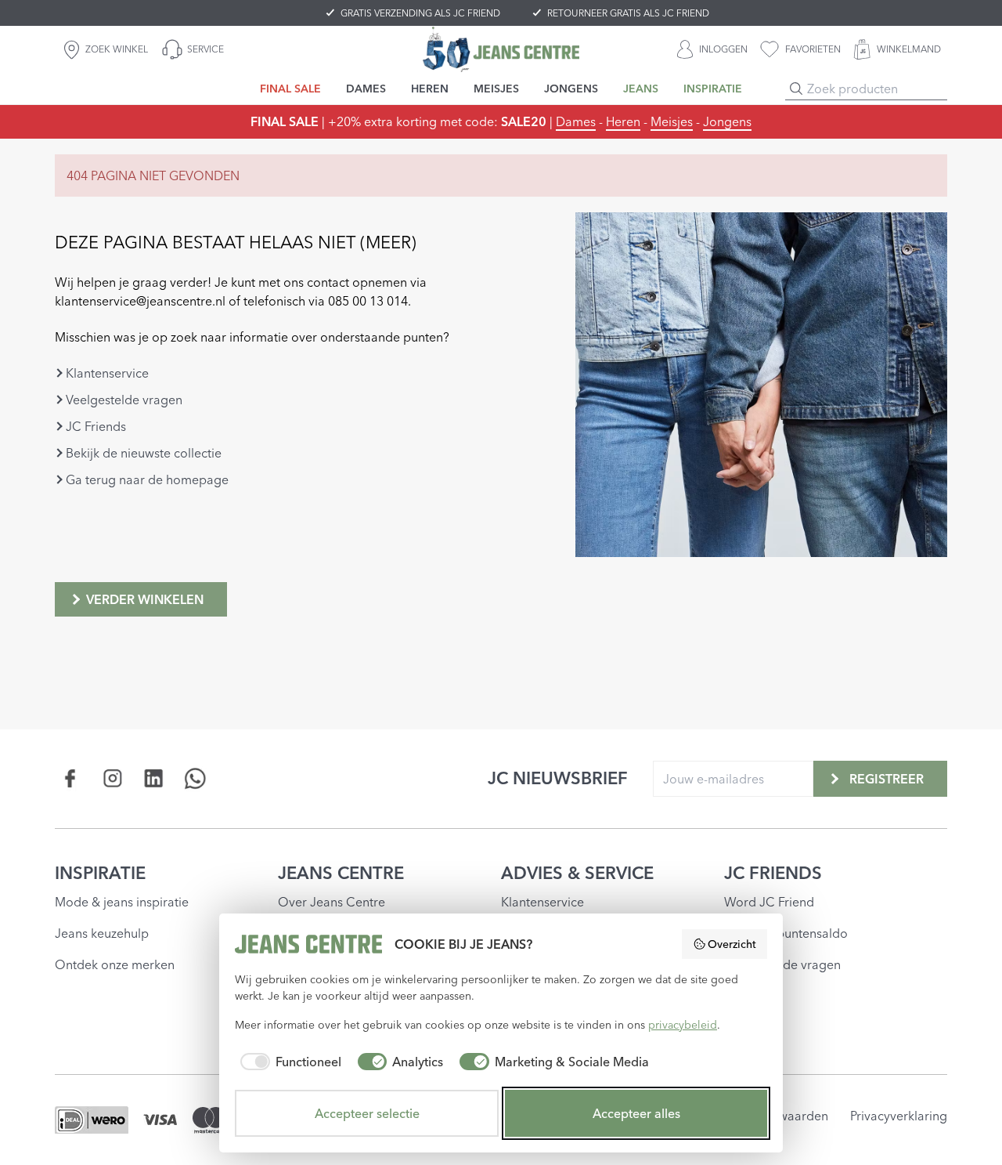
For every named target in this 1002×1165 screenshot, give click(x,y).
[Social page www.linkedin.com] (154, 778)
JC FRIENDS (773, 873)
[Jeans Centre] (501, 49)
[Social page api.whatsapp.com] (195, 778)
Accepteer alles (636, 1113)
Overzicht (732, 944)
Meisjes (672, 121)
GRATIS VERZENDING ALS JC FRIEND (420, 13)
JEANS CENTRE (341, 873)
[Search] (796, 88)
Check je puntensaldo (786, 933)
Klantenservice (107, 373)
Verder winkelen (145, 599)
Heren (623, 121)
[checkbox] (288, 1061)
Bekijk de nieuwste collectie (144, 453)
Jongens (727, 121)
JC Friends (96, 426)
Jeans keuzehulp (102, 933)
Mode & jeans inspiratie (122, 902)
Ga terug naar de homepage (147, 479)
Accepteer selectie (367, 1113)
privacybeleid (682, 1025)
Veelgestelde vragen (124, 399)
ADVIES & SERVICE (577, 873)
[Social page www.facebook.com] (71, 778)
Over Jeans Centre (331, 902)
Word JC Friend (769, 902)
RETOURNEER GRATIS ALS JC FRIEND (628, 13)
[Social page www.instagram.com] (112, 778)
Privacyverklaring (898, 1115)
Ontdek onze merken (115, 964)
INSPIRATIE (100, 873)
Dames (576, 121)
